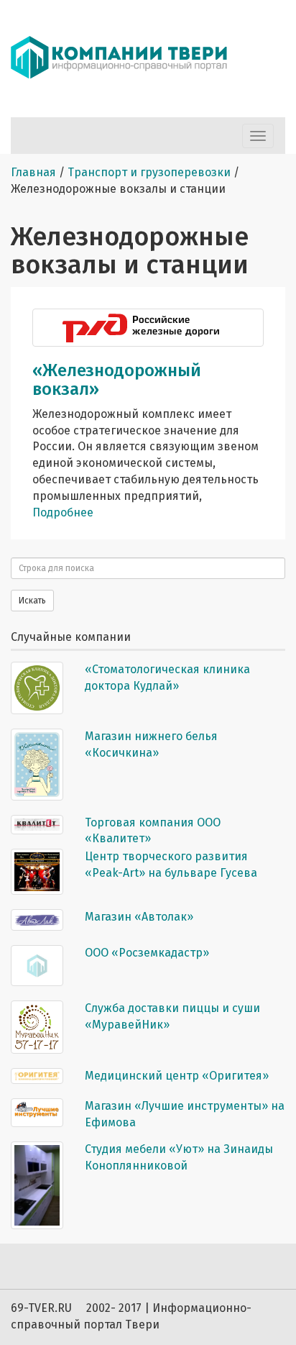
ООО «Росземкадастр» (147, 952)
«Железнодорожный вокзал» (116, 379)
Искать (32, 601)
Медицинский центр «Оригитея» (177, 1075)
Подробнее (62, 512)
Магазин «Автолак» (139, 917)
